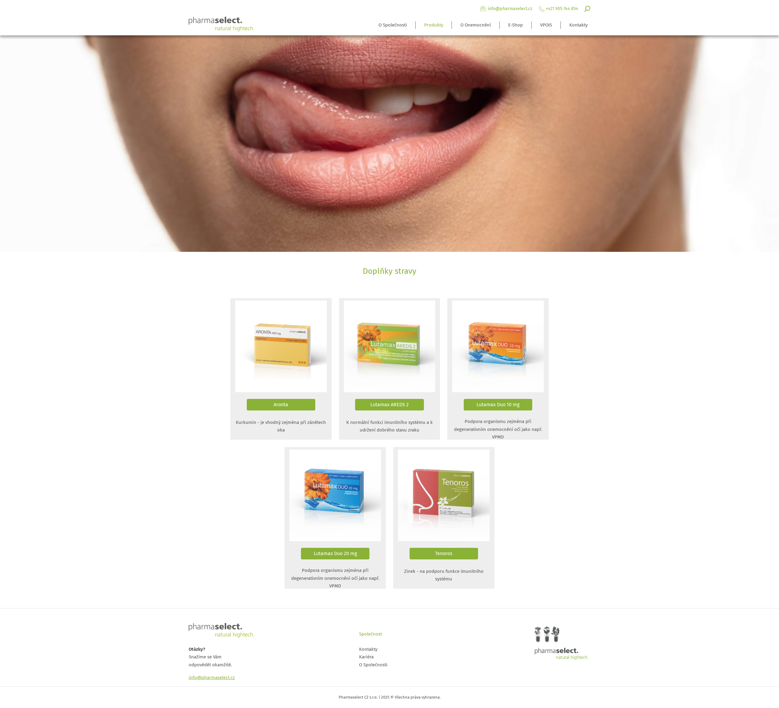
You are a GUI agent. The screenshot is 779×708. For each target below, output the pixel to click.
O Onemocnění (475, 25)
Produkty (433, 25)
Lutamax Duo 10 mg (498, 404)
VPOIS (546, 25)
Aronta (281, 404)
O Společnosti (393, 25)
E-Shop (515, 25)
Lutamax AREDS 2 (389, 404)
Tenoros (443, 553)
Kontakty (578, 25)
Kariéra (366, 657)
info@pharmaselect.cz (510, 8)
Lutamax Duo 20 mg (335, 553)
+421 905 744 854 (562, 8)
